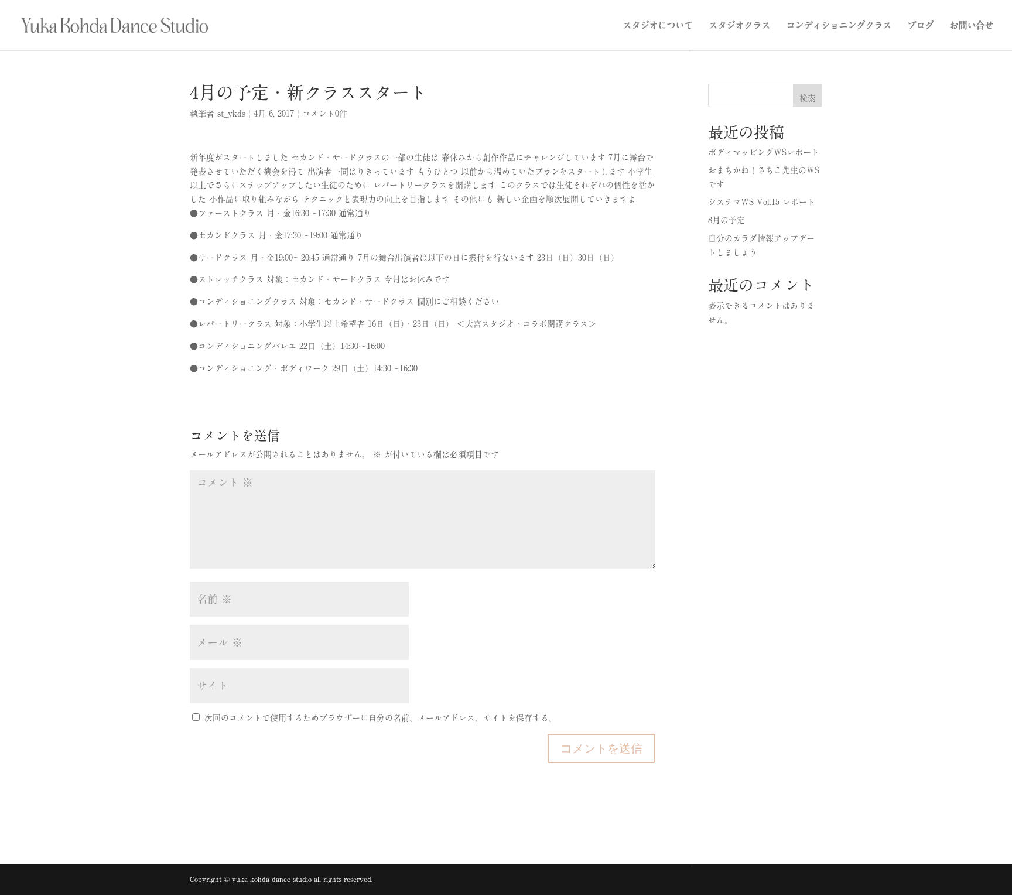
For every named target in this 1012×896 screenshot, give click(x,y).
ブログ (920, 25)
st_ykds (231, 114)
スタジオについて (658, 25)
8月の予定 (726, 220)
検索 (807, 98)
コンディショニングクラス (838, 25)
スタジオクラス (739, 25)
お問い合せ (971, 25)
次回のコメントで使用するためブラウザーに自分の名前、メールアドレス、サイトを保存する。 (380, 718)
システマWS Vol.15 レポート (761, 202)
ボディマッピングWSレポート (763, 152)
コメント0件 (324, 114)
